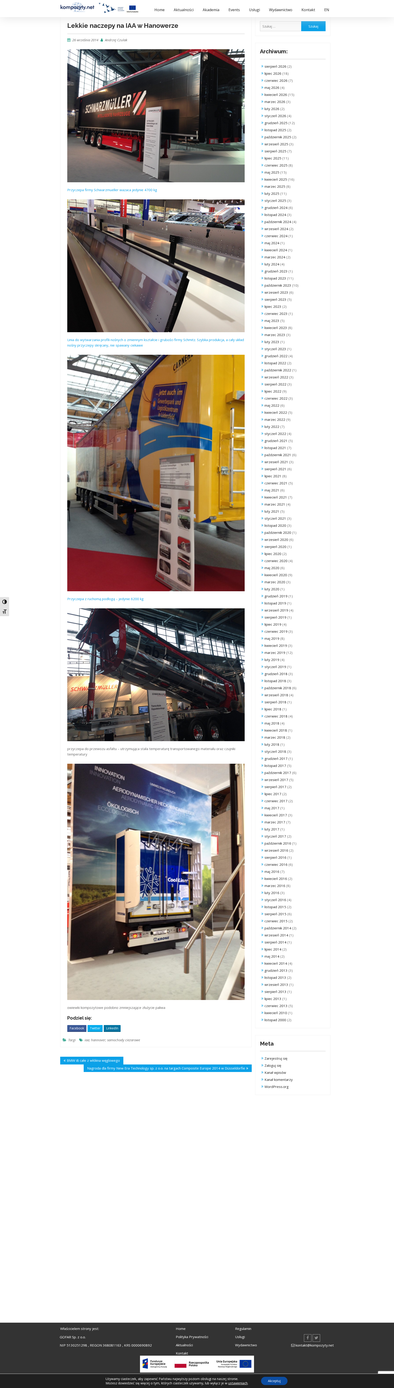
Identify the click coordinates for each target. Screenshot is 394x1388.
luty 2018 (271, 744)
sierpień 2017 (275, 786)
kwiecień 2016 (275, 878)
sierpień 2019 (275, 617)
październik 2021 (277, 454)
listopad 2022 (275, 363)
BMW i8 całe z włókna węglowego (93, 1060)
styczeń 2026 (275, 115)
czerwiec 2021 (276, 483)
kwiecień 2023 (275, 327)
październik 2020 (277, 532)
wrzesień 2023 (276, 292)
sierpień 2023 (275, 299)
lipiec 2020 (272, 553)
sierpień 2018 (275, 702)
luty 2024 (271, 264)
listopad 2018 (275, 681)
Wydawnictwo (280, 9)
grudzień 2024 (276, 207)
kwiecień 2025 (275, 179)
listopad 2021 (275, 447)
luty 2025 (271, 193)
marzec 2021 (274, 504)
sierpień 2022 (275, 384)
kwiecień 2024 (275, 250)
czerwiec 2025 (276, 165)
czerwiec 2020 (276, 560)
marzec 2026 (274, 101)
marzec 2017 (274, 822)
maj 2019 (271, 638)
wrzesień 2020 (276, 539)
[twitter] (316, 1338)
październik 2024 (277, 221)
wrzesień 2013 (276, 984)
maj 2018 (271, 723)
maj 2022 (271, 405)
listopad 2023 (275, 278)
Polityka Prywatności (192, 1336)
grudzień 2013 (276, 970)
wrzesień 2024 (276, 228)
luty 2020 (271, 589)
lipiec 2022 (272, 391)
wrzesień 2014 (276, 935)
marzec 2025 (274, 186)
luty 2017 (271, 829)
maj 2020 (271, 567)
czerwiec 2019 (276, 631)
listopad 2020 (275, 525)
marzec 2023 (274, 334)
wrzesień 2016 (276, 850)
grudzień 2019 (276, 596)
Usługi (254, 9)
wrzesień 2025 (276, 144)
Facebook (77, 1028)
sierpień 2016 (275, 857)
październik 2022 (277, 370)
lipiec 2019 (272, 624)
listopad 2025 (275, 130)
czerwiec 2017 (276, 801)
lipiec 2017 (272, 794)
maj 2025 (271, 172)
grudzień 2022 (276, 356)
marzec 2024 (274, 257)
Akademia (211, 9)
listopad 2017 (275, 765)
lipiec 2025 (272, 158)
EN (326, 9)
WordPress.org (276, 1086)
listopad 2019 (275, 603)
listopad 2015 (275, 907)
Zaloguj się (272, 1065)
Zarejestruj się (275, 1058)
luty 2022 (271, 426)
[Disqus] (156, 1143)
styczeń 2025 (275, 200)
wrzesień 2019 (276, 610)
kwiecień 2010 (275, 1012)
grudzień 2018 (276, 673)
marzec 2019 (274, 652)
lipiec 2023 (272, 306)
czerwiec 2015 (276, 921)
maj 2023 (271, 320)
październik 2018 (277, 688)
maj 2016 (271, 871)
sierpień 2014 (275, 942)
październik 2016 (277, 843)
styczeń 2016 (275, 899)
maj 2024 (271, 243)
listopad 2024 (275, 214)
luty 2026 (271, 108)
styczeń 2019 (275, 666)
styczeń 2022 (275, 433)
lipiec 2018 (272, 709)
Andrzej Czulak (116, 40)
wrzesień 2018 (276, 695)
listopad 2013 (275, 977)
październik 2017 (277, 772)
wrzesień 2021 (276, 462)
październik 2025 (277, 137)
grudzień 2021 (276, 440)
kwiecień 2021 (275, 497)
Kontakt (308, 9)
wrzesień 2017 (276, 779)
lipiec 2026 (272, 73)
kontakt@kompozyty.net (315, 1345)
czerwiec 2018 (276, 716)
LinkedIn (112, 1028)
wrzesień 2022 (276, 377)
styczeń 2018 (275, 751)
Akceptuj (274, 1381)
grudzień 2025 (276, 123)
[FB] (307, 1338)
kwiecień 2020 (275, 575)
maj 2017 (271, 808)
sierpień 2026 (275, 66)
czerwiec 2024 (276, 236)
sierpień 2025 (275, 151)
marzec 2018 (274, 737)
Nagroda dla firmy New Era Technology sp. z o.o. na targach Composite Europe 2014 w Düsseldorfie (166, 1068)
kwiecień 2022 (275, 412)
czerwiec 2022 (276, 398)
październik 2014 (277, 928)
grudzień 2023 (276, 271)
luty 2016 (271, 892)
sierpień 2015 (275, 914)
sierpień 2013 (275, 991)
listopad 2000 (275, 1020)
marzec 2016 (274, 885)
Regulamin (243, 1328)
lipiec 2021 (272, 476)
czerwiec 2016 (276, 864)
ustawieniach (238, 1383)
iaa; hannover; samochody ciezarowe (112, 1040)
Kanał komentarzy (278, 1079)
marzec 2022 (274, 419)
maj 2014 (271, 956)
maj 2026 (271, 87)
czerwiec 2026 (276, 80)
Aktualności (184, 9)
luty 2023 (271, 341)
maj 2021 (271, 490)
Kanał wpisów (275, 1072)
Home (159, 9)
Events (234, 9)
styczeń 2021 (275, 518)
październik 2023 (277, 285)
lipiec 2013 (272, 998)
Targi (72, 1040)
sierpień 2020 (275, 546)
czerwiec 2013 (276, 1005)
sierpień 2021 (275, 469)
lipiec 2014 (272, 949)
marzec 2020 (274, 582)
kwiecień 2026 (275, 94)
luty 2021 (271, 511)
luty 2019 (271, 659)
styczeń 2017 (275, 836)
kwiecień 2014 (275, 963)
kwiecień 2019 (275, 645)
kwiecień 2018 (275, 730)
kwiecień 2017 (275, 815)
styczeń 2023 (275, 349)
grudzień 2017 (276, 758)
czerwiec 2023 (276, 313)
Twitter (95, 1028)
